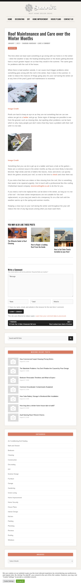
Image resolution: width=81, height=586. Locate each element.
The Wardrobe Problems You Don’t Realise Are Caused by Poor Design (44, 368)
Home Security (13, 502)
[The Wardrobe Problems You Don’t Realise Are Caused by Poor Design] (13, 371)
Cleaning (11, 455)
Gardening (11, 488)
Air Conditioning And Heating (17, 441)
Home (10, 19)
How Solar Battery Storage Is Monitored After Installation (39, 396)
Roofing (12, 48)
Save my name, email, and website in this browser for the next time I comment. (37, 307)
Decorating (19, 19)
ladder (25, 117)
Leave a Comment (44, 43)
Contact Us (68, 19)
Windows (11, 540)
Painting (10, 521)
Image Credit (13, 109)
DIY (28, 19)
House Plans (56, 19)
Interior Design (13, 512)
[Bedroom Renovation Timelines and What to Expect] (13, 380)
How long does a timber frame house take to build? (37, 405)
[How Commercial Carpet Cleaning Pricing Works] (13, 362)
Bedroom (11, 450)
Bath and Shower (14, 446)
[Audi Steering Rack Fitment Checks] (13, 418)
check (55, 175)
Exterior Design (13, 474)
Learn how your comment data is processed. (51, 316)
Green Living (12, 493)
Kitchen (10, 516)
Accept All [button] (20, 581)
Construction (12, 460)
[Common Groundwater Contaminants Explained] (13, 390)
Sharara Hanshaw (29, 43)
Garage (10, 483)
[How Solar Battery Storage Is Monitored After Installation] (13, 399)
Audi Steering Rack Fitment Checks (32, 415)
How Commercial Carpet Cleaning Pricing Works (36, 359)
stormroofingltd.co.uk (40, 186)
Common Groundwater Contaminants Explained (36, 387)
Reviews (11, 530)
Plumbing (11, 526)
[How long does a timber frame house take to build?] (13, 408)
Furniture (11, 479)
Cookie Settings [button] (9, 581)
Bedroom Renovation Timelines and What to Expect (37, 378)
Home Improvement (40, 19)
